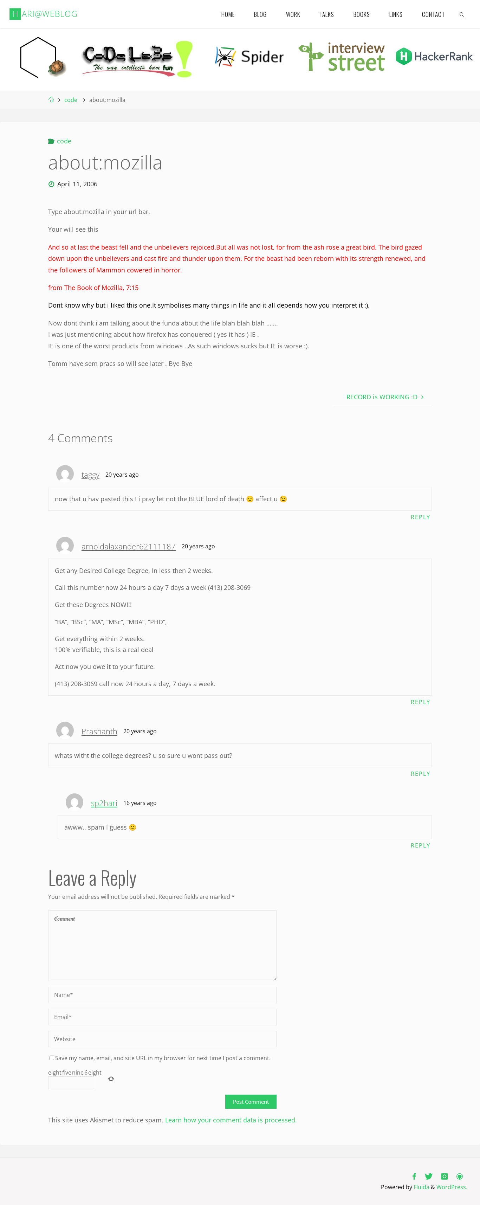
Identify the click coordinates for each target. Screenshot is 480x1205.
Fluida (420, 1187)
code (70, 100)
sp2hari (104, 803)
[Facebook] (414, 1176)
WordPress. (451, 1187)
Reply (420, 517)
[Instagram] (444, 1176)
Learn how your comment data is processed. (231, 1120)
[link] (462, 14)
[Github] (459, 1176)
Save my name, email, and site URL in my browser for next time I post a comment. (163, 1058)
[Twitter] (428, 1176)
